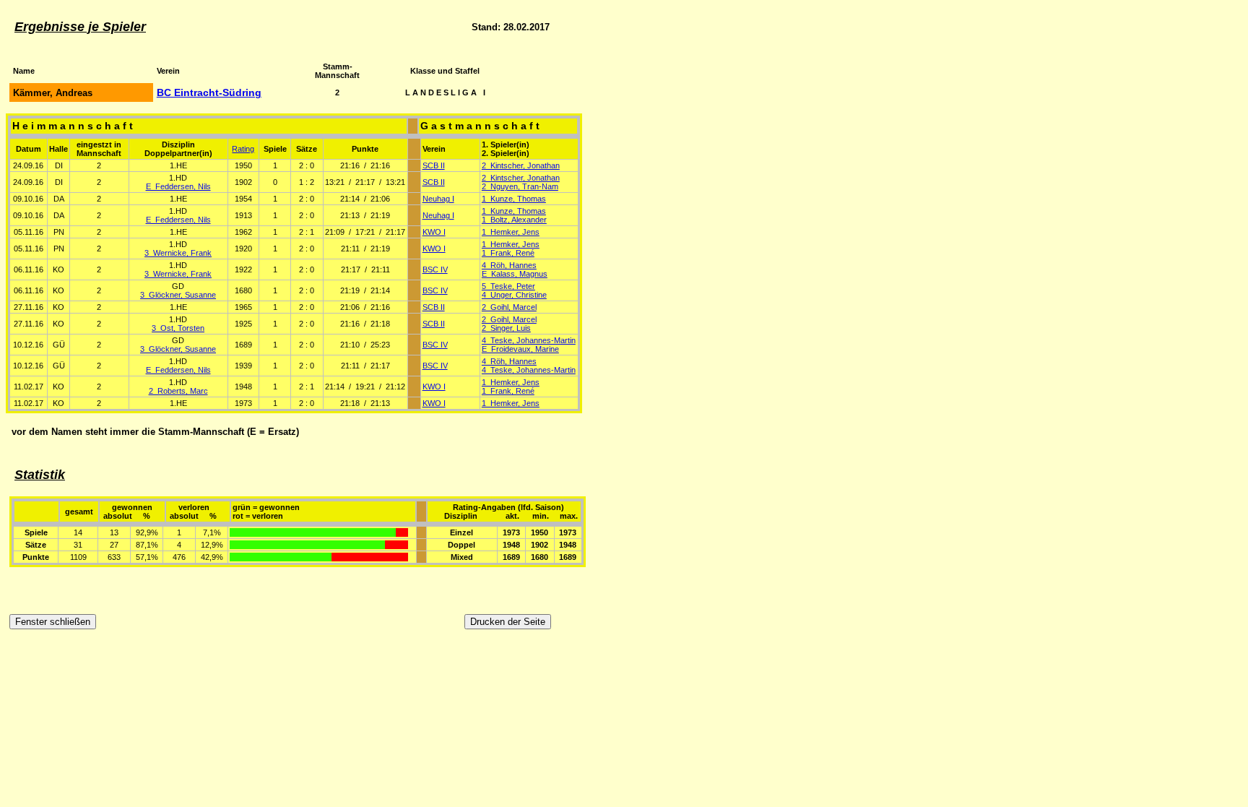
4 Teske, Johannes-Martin (529, 340)
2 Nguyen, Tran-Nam (520, 186)
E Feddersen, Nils (178, 186)
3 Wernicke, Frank (178, 253)
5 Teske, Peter (508, 286)
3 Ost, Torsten (178, 328)
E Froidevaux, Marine (520, 349)
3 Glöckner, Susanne (178, 294)
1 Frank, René (508, 253)
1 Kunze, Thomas (514, 198)
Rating (243, 148)
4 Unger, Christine (514, 294)
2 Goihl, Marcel (509, 307)
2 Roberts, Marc (178, 391)
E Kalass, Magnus (514, 273)
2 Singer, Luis (506, 328)
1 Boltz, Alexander (514, 219)
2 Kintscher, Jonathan (521, 165)
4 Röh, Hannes (509, 265)
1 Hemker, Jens (511, 232)
